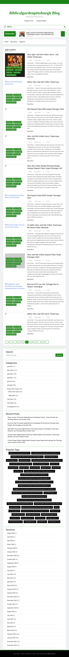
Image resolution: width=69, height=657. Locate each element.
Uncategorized (11, 75)
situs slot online (14, 507)
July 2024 (10, 570)
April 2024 (10, 581)
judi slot (9, 72)
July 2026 (10, 537)
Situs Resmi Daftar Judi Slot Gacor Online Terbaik (48, 503)
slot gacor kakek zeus (33, 514)
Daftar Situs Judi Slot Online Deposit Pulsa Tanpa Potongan (27, 456)
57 (18, 342)
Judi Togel (18, 471)
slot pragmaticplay (30, 521)
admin (30, 60)
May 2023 (10, 623)
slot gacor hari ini (18, 514)
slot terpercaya (54, 521)
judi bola (9, 67)
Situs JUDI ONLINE (50, 492)
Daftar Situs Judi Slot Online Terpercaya (43, 82)
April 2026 (10, 540)
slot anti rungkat (14, 511)
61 (35, 342)
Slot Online (10, 403)
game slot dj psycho (51, 456)
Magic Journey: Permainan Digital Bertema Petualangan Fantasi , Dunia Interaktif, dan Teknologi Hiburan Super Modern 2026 (40, 33)
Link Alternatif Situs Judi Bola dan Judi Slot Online (34, 474)
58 (23, 342)
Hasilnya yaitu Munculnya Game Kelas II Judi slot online (47, 460)
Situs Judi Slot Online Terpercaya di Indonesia (20, 503)
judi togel (17, 72)
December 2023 (12, 596)
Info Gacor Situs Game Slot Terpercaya (20, 464)
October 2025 (11, 559)
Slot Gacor (10, 399)
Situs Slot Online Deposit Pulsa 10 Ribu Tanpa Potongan (37, 507)
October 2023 (11, 604)
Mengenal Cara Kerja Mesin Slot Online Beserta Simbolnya (34, 485)
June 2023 (10, 619)
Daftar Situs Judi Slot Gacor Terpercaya (43, 314)
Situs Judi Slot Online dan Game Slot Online (34, 496)
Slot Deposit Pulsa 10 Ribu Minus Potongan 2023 (35, 511)
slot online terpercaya (15, 521)
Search (59, 355)
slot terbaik (42, 521)
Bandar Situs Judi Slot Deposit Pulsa (19, 453)
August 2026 (11, 533)
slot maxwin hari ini (27, 518)
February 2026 (11, 548)
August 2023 (11, 611)
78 (43, 342)
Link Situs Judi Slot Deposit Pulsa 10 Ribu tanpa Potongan (34, 478)
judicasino (24, 467)
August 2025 (11, 566)
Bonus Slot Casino (13, 391)
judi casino (17, 67)
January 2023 (11, 638)
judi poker (18, 70)
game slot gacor (12, 460)
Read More (30, 77)
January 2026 (11, 552)
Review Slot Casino (13, 389)
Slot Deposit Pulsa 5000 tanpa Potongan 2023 (45, 109)
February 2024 (11, 589)
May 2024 (10, 578)
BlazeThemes (51, 653)
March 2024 (10, 585)
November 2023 (12, 600)
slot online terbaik (52, 518)
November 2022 (12, 645)
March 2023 (10, 630)
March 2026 (10, 544)
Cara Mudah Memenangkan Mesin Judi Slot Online (45, 453)
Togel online (11, 395)
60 (31, 342)
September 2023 (12, 608)
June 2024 (10, 574)
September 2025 (12, 563)
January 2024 (11, 593)
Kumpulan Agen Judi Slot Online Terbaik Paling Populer (39, 471)
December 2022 (12, 641)
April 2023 (10, 626)
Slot (56, 507)
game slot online (24, 460)
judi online (10, 70)
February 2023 (11, 634)
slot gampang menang (49, 514)
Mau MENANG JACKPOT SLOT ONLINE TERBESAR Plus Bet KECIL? (34, 482)
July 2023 (10, 615)
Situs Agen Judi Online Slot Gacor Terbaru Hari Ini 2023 (27, 492)
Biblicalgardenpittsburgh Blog (34, 13)
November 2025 (12, 555)
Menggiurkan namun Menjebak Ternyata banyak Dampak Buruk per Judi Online (34, 489)
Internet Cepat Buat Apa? (41, 464)
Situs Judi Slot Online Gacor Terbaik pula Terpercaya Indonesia (34, 500)
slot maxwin (15, 518)
